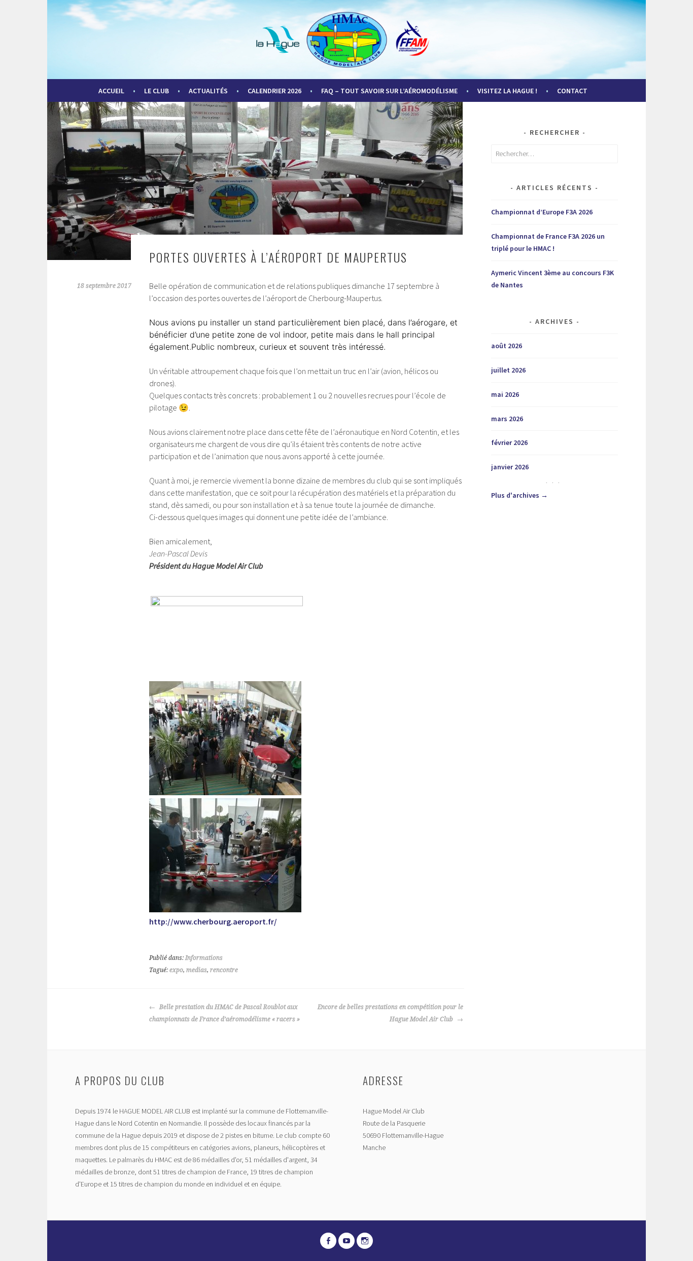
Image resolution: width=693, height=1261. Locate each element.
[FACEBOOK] (328, 1241)
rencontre (224, 970)
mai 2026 (505, 394)
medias (196, 970)
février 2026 (509, 442)
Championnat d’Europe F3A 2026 (542, 211)
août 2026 (506, 345)
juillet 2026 (508, 370)
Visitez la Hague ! (507, 90)
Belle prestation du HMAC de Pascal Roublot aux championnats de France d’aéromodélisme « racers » (224, 1013)
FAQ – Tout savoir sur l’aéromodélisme (389, 90)
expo (176, 970)
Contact (572, 90)
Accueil (111, 90)
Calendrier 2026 (274, 90)
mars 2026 (507, 418)
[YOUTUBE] (346, 1241)
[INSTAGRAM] (365, 1241)
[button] (227, 638)
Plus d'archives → (519, 495)
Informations (204, 957)
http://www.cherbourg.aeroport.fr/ (213, 921)
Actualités (208, 90)
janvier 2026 (510, 466)
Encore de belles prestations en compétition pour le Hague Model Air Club (390, 1013)
